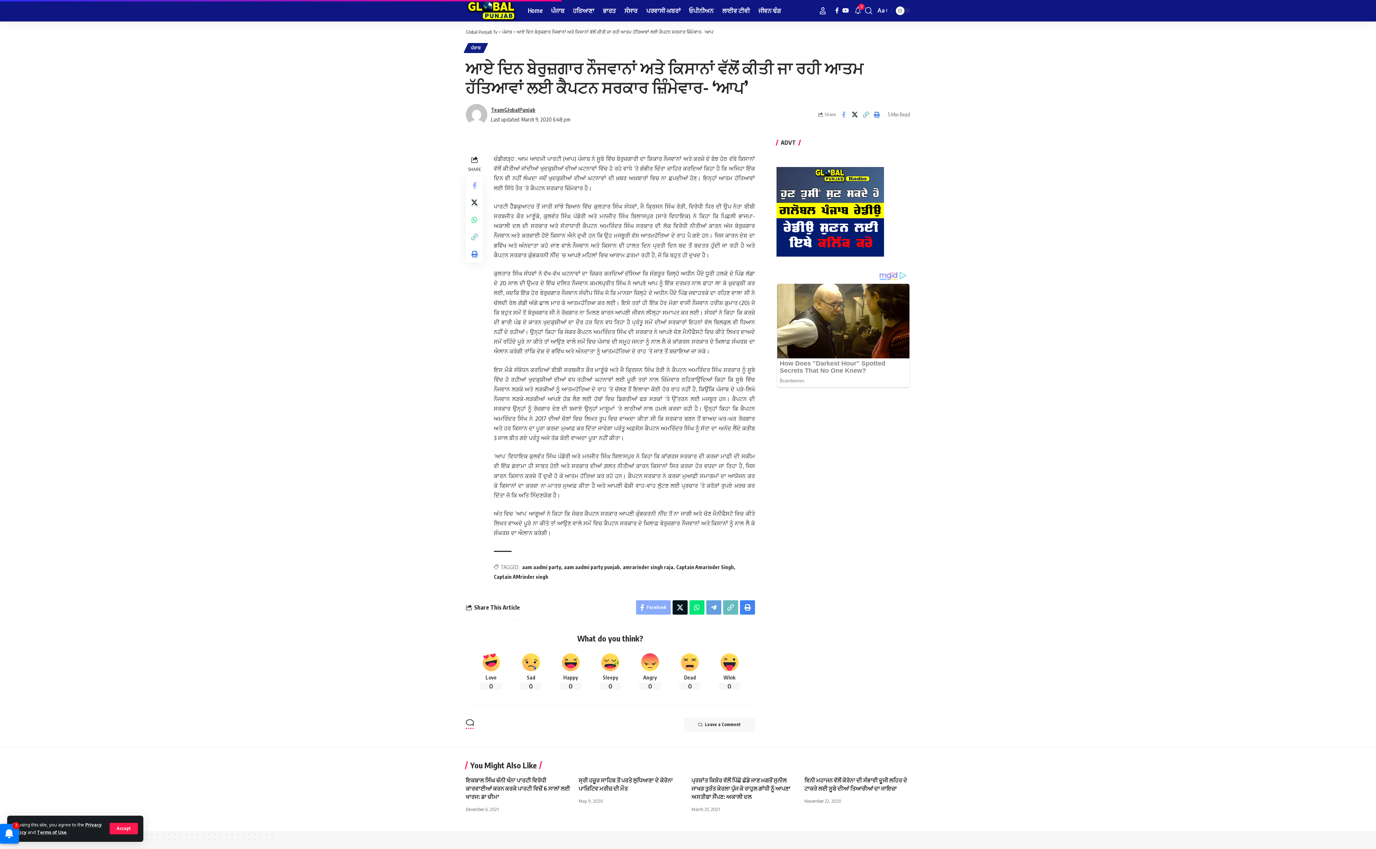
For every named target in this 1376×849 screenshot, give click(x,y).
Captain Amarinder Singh (705, 567)
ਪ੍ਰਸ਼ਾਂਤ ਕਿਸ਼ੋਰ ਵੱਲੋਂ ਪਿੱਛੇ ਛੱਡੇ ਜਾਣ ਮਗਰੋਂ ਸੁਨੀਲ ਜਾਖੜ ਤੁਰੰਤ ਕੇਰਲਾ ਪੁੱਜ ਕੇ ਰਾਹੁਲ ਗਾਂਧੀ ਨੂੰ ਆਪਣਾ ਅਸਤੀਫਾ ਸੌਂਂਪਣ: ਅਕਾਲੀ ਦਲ (741, 788)
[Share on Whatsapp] (474, 219)
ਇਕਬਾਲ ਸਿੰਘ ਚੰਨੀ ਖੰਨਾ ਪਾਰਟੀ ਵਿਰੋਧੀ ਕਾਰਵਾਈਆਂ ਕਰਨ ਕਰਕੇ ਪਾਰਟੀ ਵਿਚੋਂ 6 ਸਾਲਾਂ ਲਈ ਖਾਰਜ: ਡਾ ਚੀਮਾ (518, 788)
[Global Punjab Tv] (491, 11)
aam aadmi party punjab (592, 567)
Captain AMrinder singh (521, 577)
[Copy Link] (866, 114)
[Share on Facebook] (843, 114)
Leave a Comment (723, 724)
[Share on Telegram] (713, 607)
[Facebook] (837, 10)
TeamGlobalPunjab (513, 109)
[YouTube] (846, 10)
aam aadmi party (541, 567)
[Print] (877, 114)
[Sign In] (822, 10)
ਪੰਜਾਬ (476, 48)
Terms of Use (52, 832)
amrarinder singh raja (648, 567)
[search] (868, 11)
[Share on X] (855, 114)
